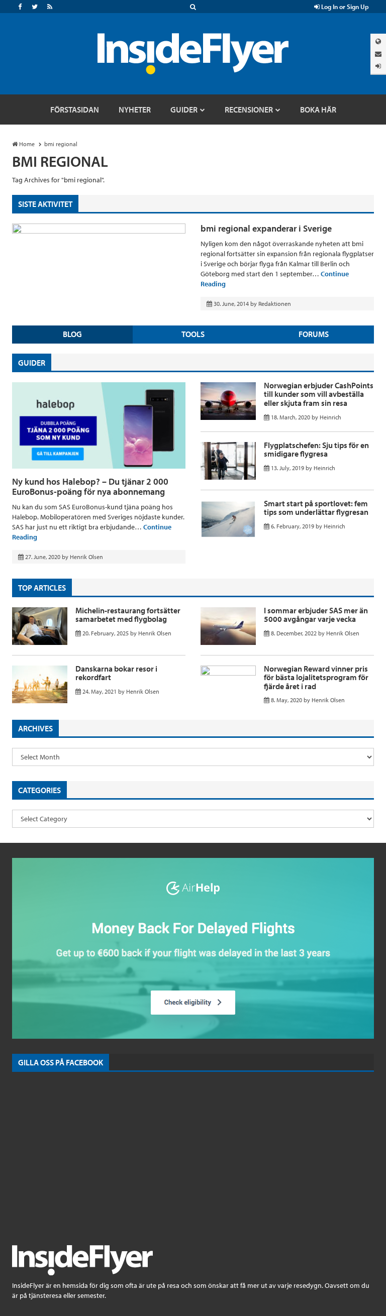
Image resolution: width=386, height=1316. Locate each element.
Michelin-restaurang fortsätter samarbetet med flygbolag (127, 614)
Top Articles (42, 588)
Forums (314, 334)
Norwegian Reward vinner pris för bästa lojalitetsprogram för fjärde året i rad (316, 677)
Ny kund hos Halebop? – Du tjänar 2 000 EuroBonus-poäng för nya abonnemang (90, 486)
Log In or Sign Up (344, 7)
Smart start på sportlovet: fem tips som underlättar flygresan (316, 507)
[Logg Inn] (378, 66)
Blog (72, 334)
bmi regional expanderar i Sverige (266, 228)
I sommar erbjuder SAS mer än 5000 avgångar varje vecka (316, 614)
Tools (193, 334)
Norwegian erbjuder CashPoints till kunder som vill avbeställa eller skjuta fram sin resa (318, 394)
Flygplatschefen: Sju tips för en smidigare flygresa (316, 449)
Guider (31, 363)
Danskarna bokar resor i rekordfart (116, 673)
